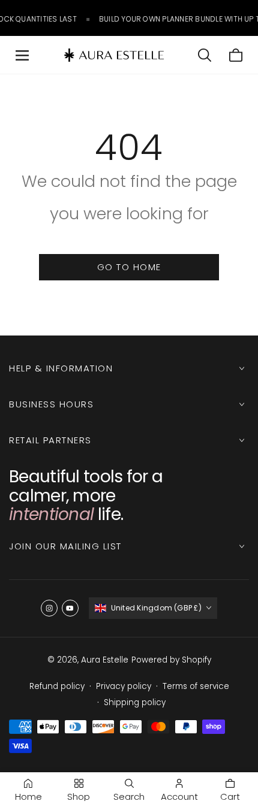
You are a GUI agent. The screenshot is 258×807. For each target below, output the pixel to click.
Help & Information (61, 368)
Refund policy (57, 686)
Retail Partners (50, 440)
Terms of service (196, 686)
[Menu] (22, 55)
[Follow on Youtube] (70, 608)
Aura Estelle (104, 660)
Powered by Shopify (171, 660)
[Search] (204, 55)
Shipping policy (135, 702)
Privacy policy (123, 686)
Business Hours (51, 404)
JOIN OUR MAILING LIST (65, 546)
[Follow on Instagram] (49, 608)
